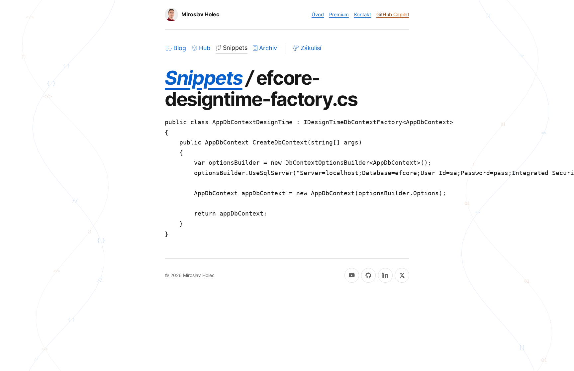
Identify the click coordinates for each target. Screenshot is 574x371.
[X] (402, 275)
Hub (204, 48)
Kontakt (362, 14)
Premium (339, 14)
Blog (179, 48)
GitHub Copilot (392, 14)
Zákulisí (311, 48)
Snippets (235, 47)
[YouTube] (351, 275)
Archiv (268, 48)
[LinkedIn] (385, 275)
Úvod (318, 14)
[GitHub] (368, 275)
